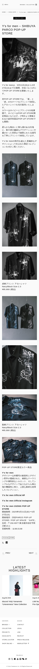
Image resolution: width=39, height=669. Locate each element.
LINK (19, 632)
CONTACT (20, 624)
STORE (12, 537)
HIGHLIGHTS (6, 636)
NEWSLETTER (22, 643)
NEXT (31, 553)
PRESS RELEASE (23, 639)
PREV (8, 553)
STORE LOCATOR (8, 639)
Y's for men (5, 537)
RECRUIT (20, 636)
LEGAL (19, 628)
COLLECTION (6, 628)
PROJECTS (6, 632)
